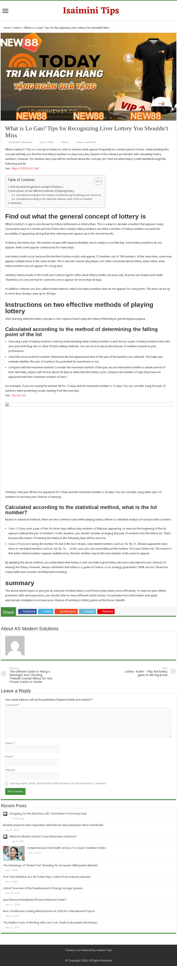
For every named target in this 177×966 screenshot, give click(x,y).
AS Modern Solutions (20, 142)
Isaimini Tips (104, 950)
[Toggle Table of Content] (96, 181)
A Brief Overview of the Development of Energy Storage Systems (43, 888)
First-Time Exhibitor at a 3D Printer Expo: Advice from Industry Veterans (47, 876)
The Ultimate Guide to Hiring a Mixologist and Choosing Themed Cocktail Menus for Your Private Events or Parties (31, 675)
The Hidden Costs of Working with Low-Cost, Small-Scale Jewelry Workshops (50, 922)
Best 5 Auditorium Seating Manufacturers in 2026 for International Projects (49, 911)
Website (10, 770)
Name (10, 743)
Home (7, 27)
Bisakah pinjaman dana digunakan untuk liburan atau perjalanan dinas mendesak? (53, 825)
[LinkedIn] (94, 955)
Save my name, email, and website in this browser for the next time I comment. (57, 783)
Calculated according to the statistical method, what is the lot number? (54, 199)
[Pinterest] (90, 955)
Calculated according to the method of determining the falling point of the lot (58, 195)
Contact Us (72, 950)
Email (9, 756)
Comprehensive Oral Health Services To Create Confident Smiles (66, 847)
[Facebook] (82, 955)
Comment (12, 705)
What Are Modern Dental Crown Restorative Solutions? (43, 836)
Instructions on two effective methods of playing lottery (42, 190)
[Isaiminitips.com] (88, 10)
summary (15, 203)
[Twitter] (86, 955)
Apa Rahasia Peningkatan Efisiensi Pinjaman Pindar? (34, 899)
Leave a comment (86, 142)
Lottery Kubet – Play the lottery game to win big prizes (146, 672)
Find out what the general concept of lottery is (36, 186)
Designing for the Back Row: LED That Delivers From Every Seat (48, 813)
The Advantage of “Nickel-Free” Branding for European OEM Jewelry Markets (50, 865)
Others (17, 27)
